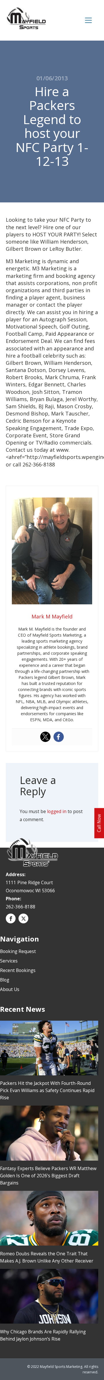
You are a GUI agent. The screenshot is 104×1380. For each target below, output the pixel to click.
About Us (9, 989)
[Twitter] (45, 737)
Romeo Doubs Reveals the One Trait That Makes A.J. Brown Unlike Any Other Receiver (46, 1257)
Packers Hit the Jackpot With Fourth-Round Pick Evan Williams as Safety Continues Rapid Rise (47, 1090)
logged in (56, 811)
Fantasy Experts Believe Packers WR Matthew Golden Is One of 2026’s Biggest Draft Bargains (48, 1175)
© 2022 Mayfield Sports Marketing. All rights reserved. (62, 1369)
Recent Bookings (18, 970)
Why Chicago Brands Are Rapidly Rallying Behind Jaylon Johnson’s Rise (43, 1335)
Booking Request (18, 951)
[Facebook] (58, 737)
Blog (4, 980)
